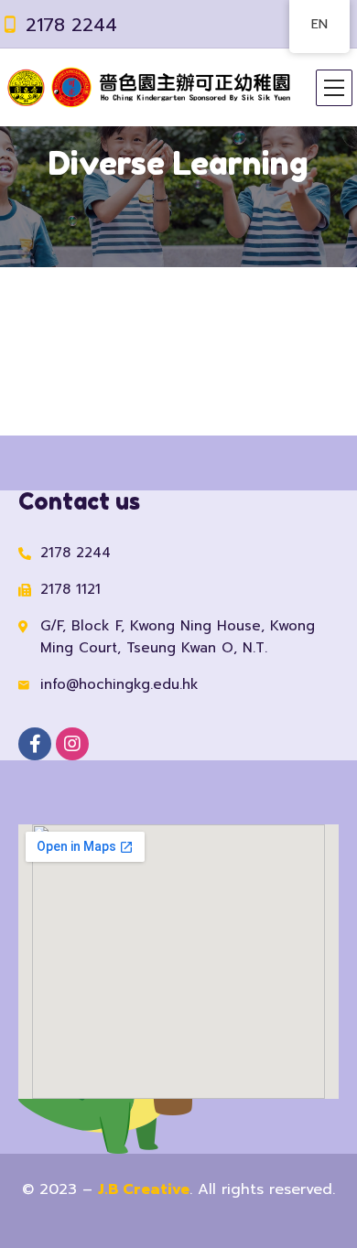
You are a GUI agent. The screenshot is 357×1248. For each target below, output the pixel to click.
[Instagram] (72, 743)
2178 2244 (71, 24)
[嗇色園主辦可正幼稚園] (148, 87)
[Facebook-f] (34, 743)
